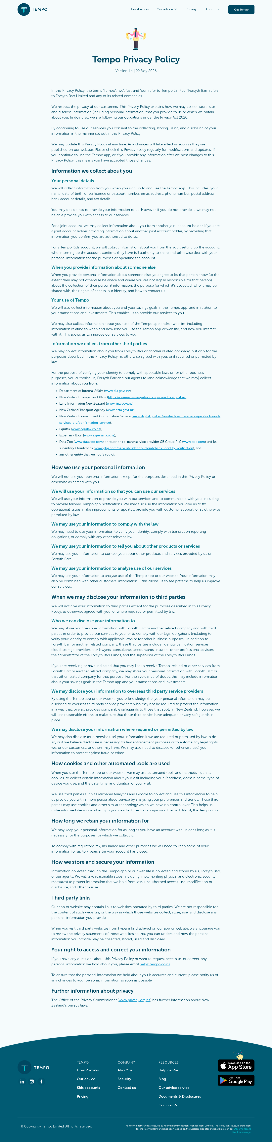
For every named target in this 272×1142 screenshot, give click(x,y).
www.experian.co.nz (99, 435)
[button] (167, 9)
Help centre (168, 1070)
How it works (139, 9)
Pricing (191, 9)
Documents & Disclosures (180, 1096)
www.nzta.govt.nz (120, 410)
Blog (162, 1079)
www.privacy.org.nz (134, 1000)
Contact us (127, 1088)
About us (212, 9)
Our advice (86, 1079)
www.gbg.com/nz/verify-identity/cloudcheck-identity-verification (144, 448)
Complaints (168, 1105)
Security (124, 1079)
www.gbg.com (194, 442)
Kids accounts (88, 1088)
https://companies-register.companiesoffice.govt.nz (147, 397)
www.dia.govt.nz (117, 391)
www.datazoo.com (89, 442)
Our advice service (174, 1088)
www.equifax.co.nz (86, 429)
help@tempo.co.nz (155, 964)
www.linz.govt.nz (119, 403)
